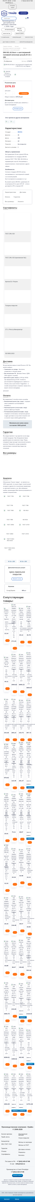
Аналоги (21, 201)
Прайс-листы (5, 1137)
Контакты (21, 1155)
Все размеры (9, 201)
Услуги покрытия (24, 1138)
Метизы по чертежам (25, 1142)
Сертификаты (5, 1154)
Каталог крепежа (6, 1134)
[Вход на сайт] (5, 8)
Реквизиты (22, 1152)
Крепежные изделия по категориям (11, 48)
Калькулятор (5, 1141)
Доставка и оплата (24, 1149)
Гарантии (17, 197)
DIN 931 (20, 132)
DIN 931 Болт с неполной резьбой (11, 50)
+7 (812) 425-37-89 (23, 1161)
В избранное (8, 61)
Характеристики (10, 192)
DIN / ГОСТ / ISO (6, 1144)
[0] (26, 18)
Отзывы (3, 1151)
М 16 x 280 (11, 561)
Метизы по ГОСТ (24, 1145)
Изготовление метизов (23, 1134)
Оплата (7, 197)
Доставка (23, 192)
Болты (24, 48)
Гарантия (4, 1148)
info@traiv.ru (20, 1164)
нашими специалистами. (10, 492)
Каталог (17, 46)
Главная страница (7, 46)
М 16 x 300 (23, 561)
